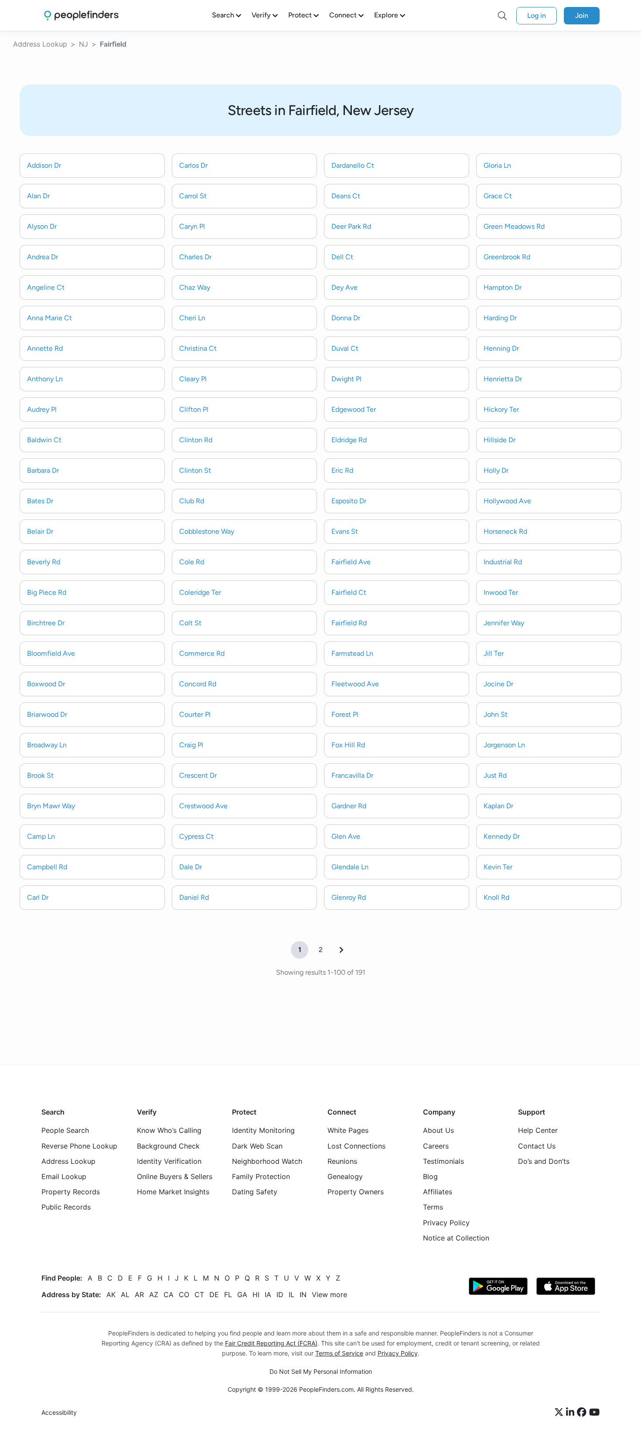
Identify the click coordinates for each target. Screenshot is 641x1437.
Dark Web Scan (257, 1146)
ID (279, 1294)
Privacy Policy (446, 1222)
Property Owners (355, 1192)
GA (242, 1294)
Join (581, 15)
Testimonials (443, 1161)
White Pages (347, 1130)
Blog (430, 1176)
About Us (438, 1130)
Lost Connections (356, 1146)
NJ (83, 44)
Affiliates (437, 1192)
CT (199, 1294)
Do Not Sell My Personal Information (320, 1372)
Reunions (342, 1161)
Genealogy (345, 1176)
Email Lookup (63, 1176)
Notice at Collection (456, 1238)
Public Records (66, 1207)
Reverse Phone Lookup (79, 1146)
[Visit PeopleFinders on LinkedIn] (571, 1413)
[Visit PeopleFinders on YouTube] (594, 1413)
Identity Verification (169, 1161)
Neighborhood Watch (267, 1161)
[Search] (502, 16)
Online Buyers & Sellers (174, 1176)
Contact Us (537, 1146)
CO (184, 1294)
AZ (153, 1294)
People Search (65, 1130)
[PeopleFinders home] (81, 15)
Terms (433, 1207)
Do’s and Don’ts (543, 1161)
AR (139, 1294)
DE (214, 1294)
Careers (436, 1146)
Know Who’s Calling (169, 1130)
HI (255, 1294)
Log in (536, 15)
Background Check (168, 1146)
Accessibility (59, 1413)
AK (111, 1294)
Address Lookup (40, 44)
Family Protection (261, 1176)
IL (291, 1294)
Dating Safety (254, 1192)
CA (169, 1294)
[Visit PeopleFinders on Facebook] (583, 1413)
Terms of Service (339, 1353)
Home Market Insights (173, 1192)
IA (268, 1294)
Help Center (538, 1130)
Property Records (70, 1192)
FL (228, 1294)
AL (125, 1294)
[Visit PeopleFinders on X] (560, 1413)
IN (303, 1294)
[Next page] (341, 950)
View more (329, 1294)
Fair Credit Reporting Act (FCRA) (271, 1343)
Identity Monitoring (263, 1130)
